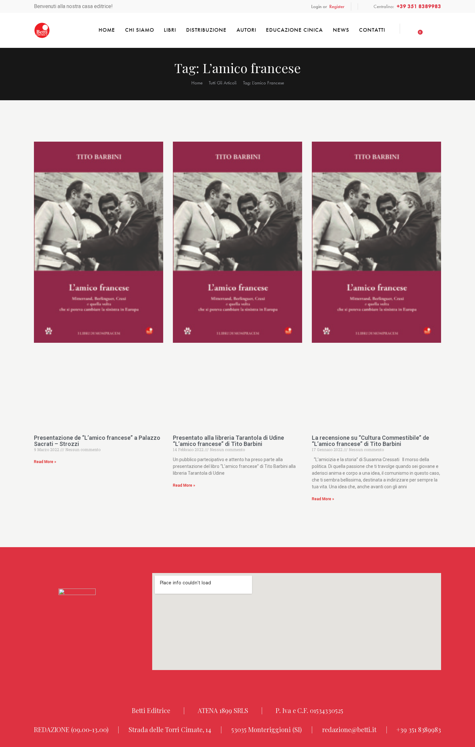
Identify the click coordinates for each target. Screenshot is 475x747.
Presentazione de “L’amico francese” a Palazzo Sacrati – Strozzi (97, 441)
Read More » (45, 462)
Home (197, 83)
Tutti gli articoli (223, 83)
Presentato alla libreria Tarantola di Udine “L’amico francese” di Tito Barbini (228, 441)
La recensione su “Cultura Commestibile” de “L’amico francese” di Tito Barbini (370, 441)
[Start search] (435, 29)
